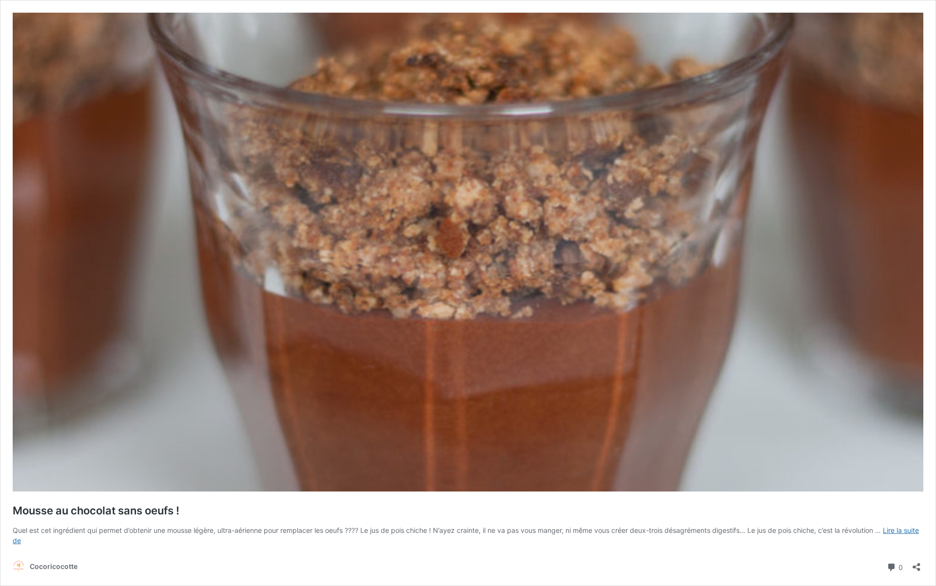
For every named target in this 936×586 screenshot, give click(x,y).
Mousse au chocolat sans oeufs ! (96, 510)
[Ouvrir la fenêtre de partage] (916, 563)
